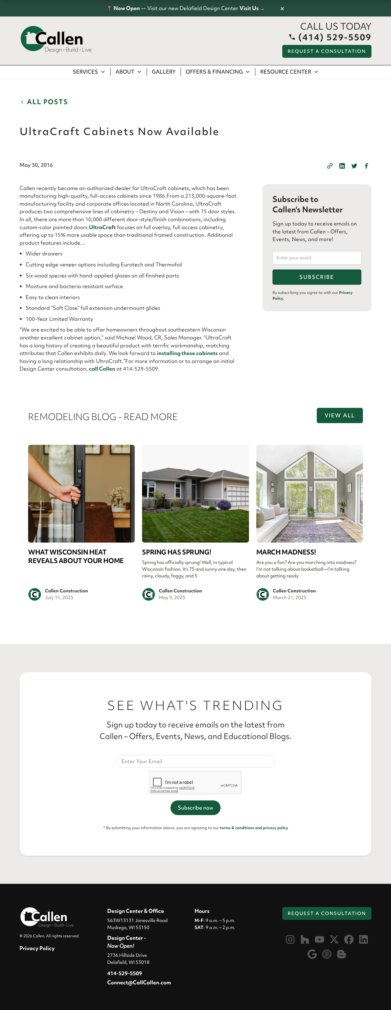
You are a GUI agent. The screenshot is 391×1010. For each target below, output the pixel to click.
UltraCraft (102, 227)
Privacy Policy (37, 948)
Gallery (164, 71)
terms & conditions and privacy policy (254, 827)
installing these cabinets (187, 353)
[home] (56, 40)
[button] (89, 72)
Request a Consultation (327, 51)
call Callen (102, 368)
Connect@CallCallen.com (139, 982)
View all (340, 415)
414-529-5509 (124, 973)
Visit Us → (252, 8)
